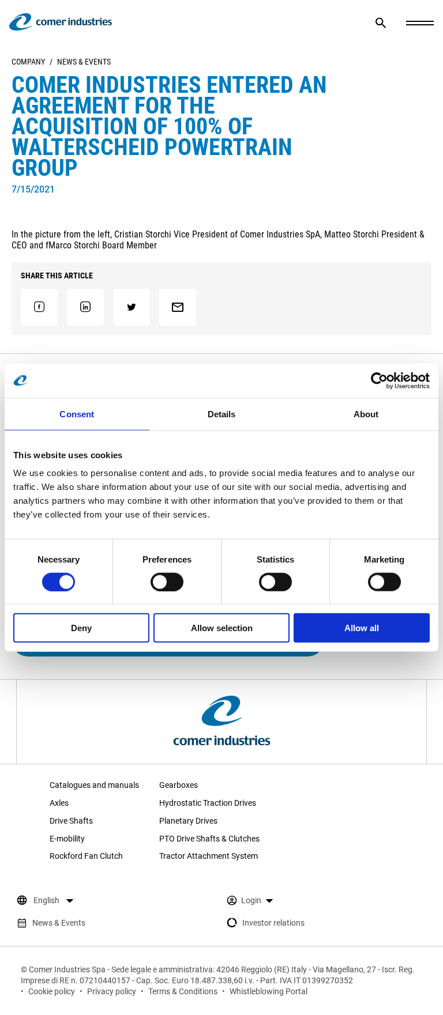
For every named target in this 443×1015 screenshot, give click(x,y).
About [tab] (366, 413)
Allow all (361, 628)
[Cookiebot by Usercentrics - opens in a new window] (379, 380)
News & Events (84, 62)
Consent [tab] (76, 413)
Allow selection (222, 628)
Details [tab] (222, 413)
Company (28, 62)
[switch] (167, 581)
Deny (81, 628)
